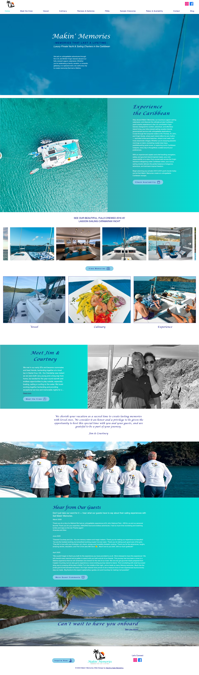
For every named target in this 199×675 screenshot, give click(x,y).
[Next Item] (190, 244)
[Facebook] (191, 4)
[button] (46, 11)
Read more (27, 393)
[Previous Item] (9, 244)
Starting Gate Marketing (114, 668)
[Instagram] (187, 4)
